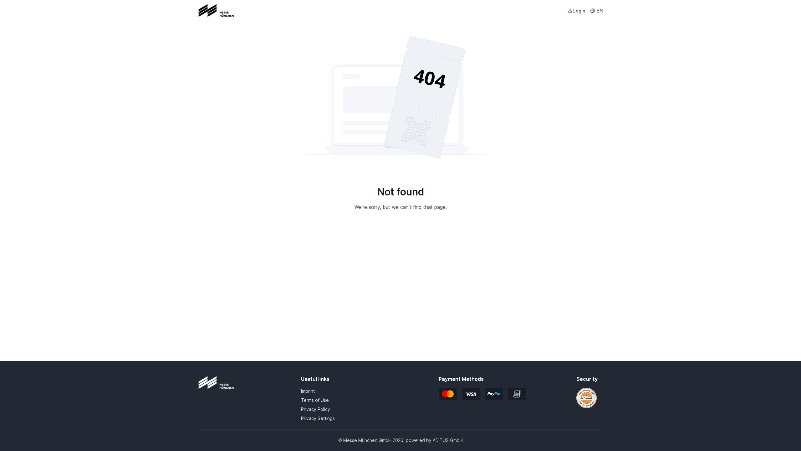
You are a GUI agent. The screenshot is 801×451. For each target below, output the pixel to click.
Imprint (308, 391)
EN (599, 11)
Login (579, 10)
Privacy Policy (315, 409)
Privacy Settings (318, 418)
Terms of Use (315, 400)
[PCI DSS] (586, 397)
